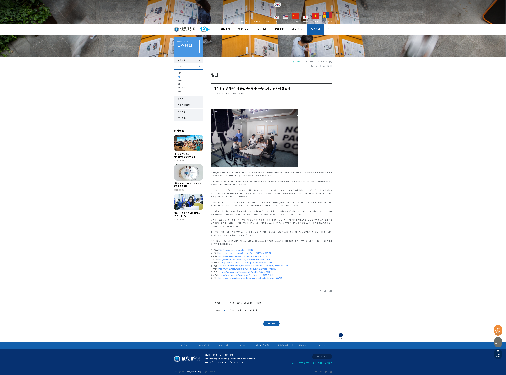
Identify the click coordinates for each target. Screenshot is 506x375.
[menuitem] (276, 19)
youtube (326, 372)
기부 (180, 84)
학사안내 (261, 29)
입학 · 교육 (243, 29)
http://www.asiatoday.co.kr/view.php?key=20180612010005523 (249, 263)
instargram (321, 372)
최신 (180, 73)
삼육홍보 (182, 118)
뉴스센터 (315, 29)
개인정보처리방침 (263, 345)
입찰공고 (302, 345)
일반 (180, 77)
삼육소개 (225, 29)
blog (331, 372)
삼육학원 (183, 345)
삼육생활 (279, 29)
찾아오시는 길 (203, 345)
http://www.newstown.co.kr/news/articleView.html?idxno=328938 (247, 269)
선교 (180, 92)
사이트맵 (243, 345)
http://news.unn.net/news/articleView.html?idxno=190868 (247, 272)
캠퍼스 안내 (223, 345)
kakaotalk (330, 291)
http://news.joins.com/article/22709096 (235, 250)
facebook (320, 291)
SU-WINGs (244, 21)
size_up (328, 66)
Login (268, 21)
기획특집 (182, 111)
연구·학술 (181, 88)
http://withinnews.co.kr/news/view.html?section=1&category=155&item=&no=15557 (257, 266)
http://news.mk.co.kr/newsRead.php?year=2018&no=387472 (244, 253)
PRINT (316, 66)
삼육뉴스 (320, 62)
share (328, 90)
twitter (325, 291)
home (298, 62)
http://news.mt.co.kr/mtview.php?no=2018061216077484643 (246, 275)
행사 (180, 81)
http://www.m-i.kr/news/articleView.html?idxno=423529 (242, 256)
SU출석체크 (256, 21)
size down (331, 66)
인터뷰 (181, 99)
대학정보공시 (283, 345)
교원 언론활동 (184, 105)
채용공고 (322, 345)
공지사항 (182, 60)
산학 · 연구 (297, 29)
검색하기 (328, 29)
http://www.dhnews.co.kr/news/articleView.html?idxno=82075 (245, 260)
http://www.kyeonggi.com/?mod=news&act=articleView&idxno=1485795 (250, 278)
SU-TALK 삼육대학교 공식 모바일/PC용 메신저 (314, 363)
